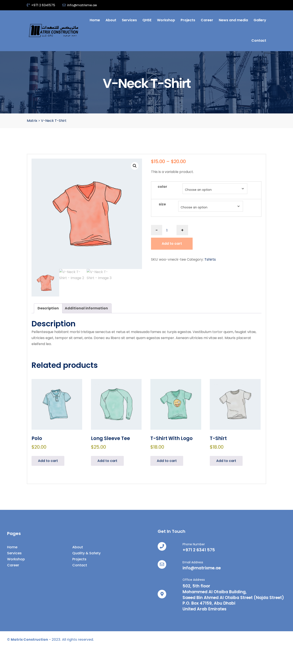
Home (95, 20)
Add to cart (172, 243)
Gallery (260, 20)
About (111, 20)
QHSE (146, 20)
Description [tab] (48, 308)
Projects (188, 20)
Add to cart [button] (48, 460)
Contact (258, 40)
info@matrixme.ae (82, 5)
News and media (233, 20)
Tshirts (210, 259)
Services (129, 20)
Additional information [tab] (86, 308)
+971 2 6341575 (43, 5)
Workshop (166, 20)
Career (207, 20)
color (162, 186)
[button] (135, 166)
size (162, 204)
